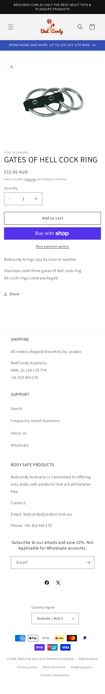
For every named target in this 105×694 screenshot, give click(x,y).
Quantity (11, 188)
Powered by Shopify (60, 659)
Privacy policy (27, 667)
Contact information (54, 675)
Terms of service (54, 667)
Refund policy (88, 659)
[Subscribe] (88, 562)
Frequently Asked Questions (35, 420)
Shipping (30, 179)
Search (17, 408)
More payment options (52, 246)
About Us (19, 433)
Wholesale (20, 445)
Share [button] (14, 293)
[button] (11, 27)
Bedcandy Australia (32, 659)
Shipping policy (81, 667)
